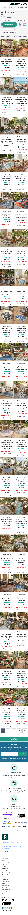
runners (14, 36)
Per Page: (19, 20)
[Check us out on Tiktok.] (10, 900)
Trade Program (6, 870)
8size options (21, 326)
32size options (21, 401)
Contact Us (5, 879)
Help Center (5, 885)
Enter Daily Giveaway (8, 873)
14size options (7, 671)
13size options (7, 594)
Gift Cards (5, 858)
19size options (21, 211)
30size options (21, 249)
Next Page (14, 739)
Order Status (5, 881)
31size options (7, 289)
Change (9, 17)
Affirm (4, 866)
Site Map (4, 864)
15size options (7, 326)
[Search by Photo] (20, 24)
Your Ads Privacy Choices (10, 846)
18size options (21, 477)
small (19, 36)
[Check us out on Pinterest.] (13, 900)
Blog (3, 860)
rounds (7, 36)
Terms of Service (20, 760)
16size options (7, 97)
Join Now (23, 754)
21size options (7, 137)
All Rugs (4, 7)
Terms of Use (6, 842)
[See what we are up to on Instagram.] (6, 900)
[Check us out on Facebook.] (3, 900)
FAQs (3, 883)
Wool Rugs (20, 7)
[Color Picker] (25, 24)
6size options (21, 440)
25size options (21, 517)
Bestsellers (5, 868)
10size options (21, 97)
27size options (7, 174)
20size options (21, 137)
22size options (21, 554)
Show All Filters (9, 24)
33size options (7, 59)
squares (25, 36)
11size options (21, 174)
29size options (7, 211)
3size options (7, 477)
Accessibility (5, 891)
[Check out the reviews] (8, 909)
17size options (7, 401)
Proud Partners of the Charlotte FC (12, 856)
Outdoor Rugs (11, 7)
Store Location (6, 862)
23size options (21, 289)
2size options (21, 59)
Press (3, 894)
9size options (21, 671)
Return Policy (6, 889)
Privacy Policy (4, 758)
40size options (21, 363)
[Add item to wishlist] (12, 40)
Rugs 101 (4, 887)
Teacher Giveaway (7, 875)
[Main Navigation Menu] (2, 4)
